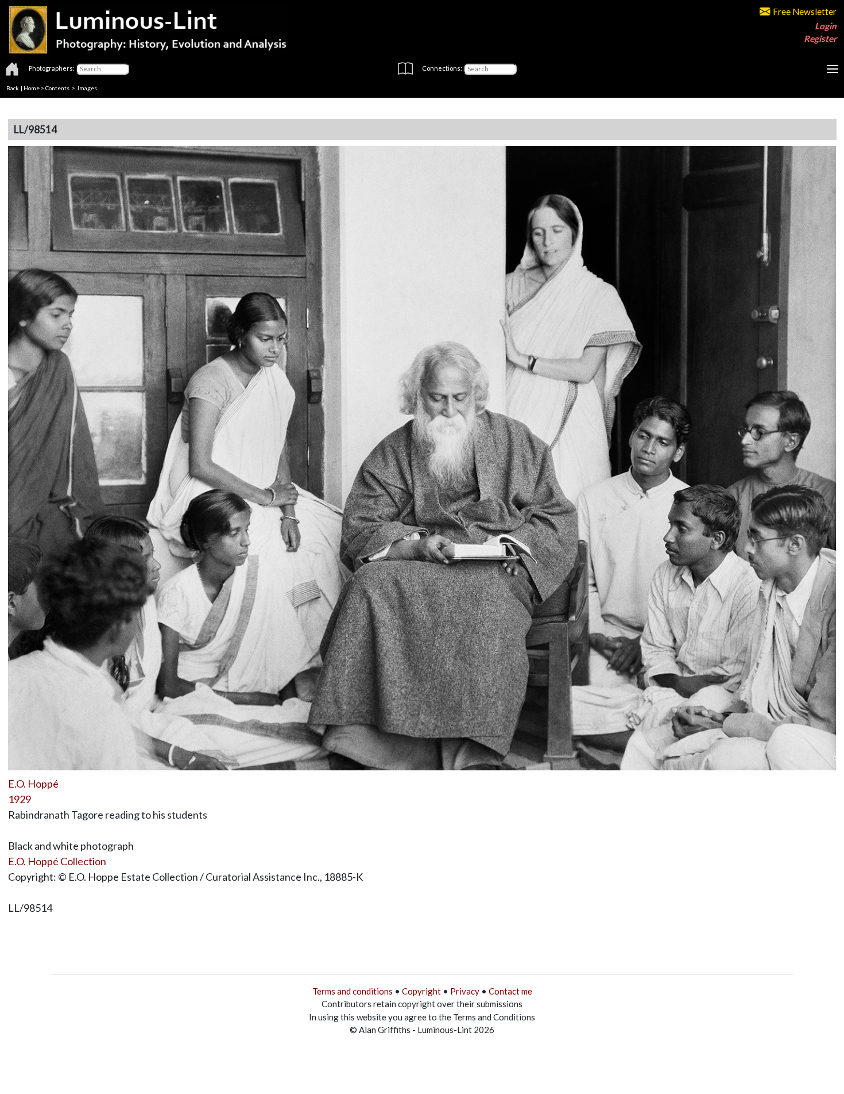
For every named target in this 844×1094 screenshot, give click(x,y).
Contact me (510, 991)
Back (12, 88)
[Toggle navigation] (832, 69)
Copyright (421, 991)
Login (826, 26)
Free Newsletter (805, 11)
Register (820, 38)
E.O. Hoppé (33, 783)
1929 (19, 799)
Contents (57, 88)
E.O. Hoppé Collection (57, 861)
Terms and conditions (352, 991)
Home (32, 88)
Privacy (464, 991)
